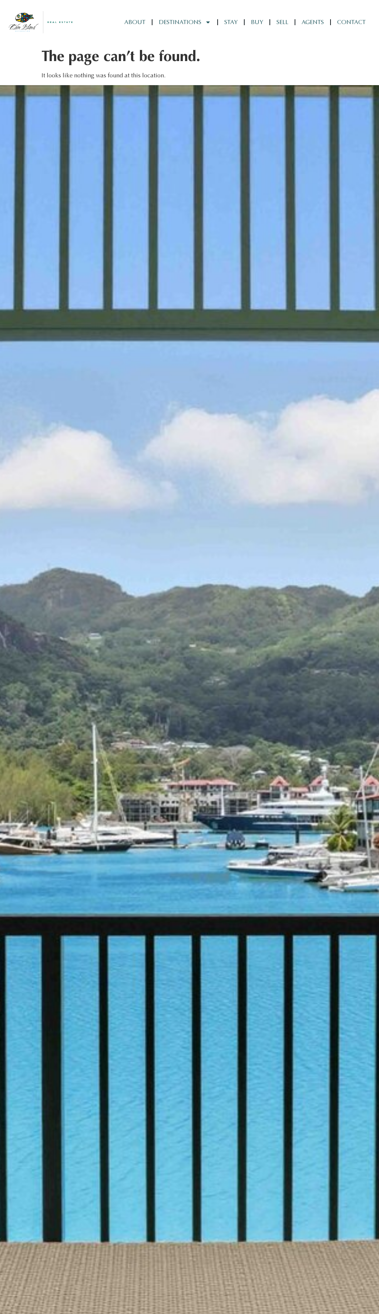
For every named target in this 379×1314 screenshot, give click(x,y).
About (134, 22)
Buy (257, 22)
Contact (351, 22)
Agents (313, 22)
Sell (282, 22)
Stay (231, 22)
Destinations (180, 22)
